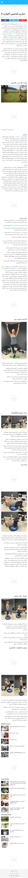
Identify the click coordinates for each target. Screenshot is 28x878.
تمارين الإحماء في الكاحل (15, 836)
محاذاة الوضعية (16, 39)
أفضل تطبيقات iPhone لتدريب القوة (17, 752)
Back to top (14, 871)
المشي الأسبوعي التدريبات (15, 817)
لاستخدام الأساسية (16, 225)
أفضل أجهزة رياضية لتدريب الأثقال (17, 746)
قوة (5, 10)
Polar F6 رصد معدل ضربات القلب (17, 843)
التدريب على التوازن (22, 24)
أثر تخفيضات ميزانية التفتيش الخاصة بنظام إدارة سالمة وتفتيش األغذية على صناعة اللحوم (18, 783)
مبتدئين (2, 10)
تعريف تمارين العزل (14, 733)
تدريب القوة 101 (13, 739)
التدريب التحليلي (19, 136)
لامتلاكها (16, 268)
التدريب (14, 33)
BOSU (10, 268)
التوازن (7, 33)
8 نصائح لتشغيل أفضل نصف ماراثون (17, 788)
